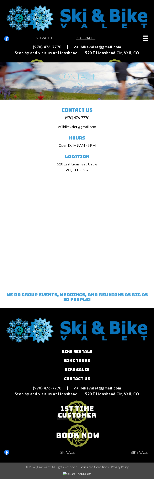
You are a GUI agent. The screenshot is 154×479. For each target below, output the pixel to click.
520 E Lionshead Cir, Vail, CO (112, 53)
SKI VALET (44, 38)
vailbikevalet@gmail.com (97, 47)
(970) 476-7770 (47, 47)
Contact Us (77, 378)
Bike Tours (77, 360)
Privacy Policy (120, 467)
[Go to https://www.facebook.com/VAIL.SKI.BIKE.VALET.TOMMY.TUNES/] (6, 38)
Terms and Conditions (94, 467)
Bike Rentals (77, 351)
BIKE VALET (85, 38)
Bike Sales (77, 369)
